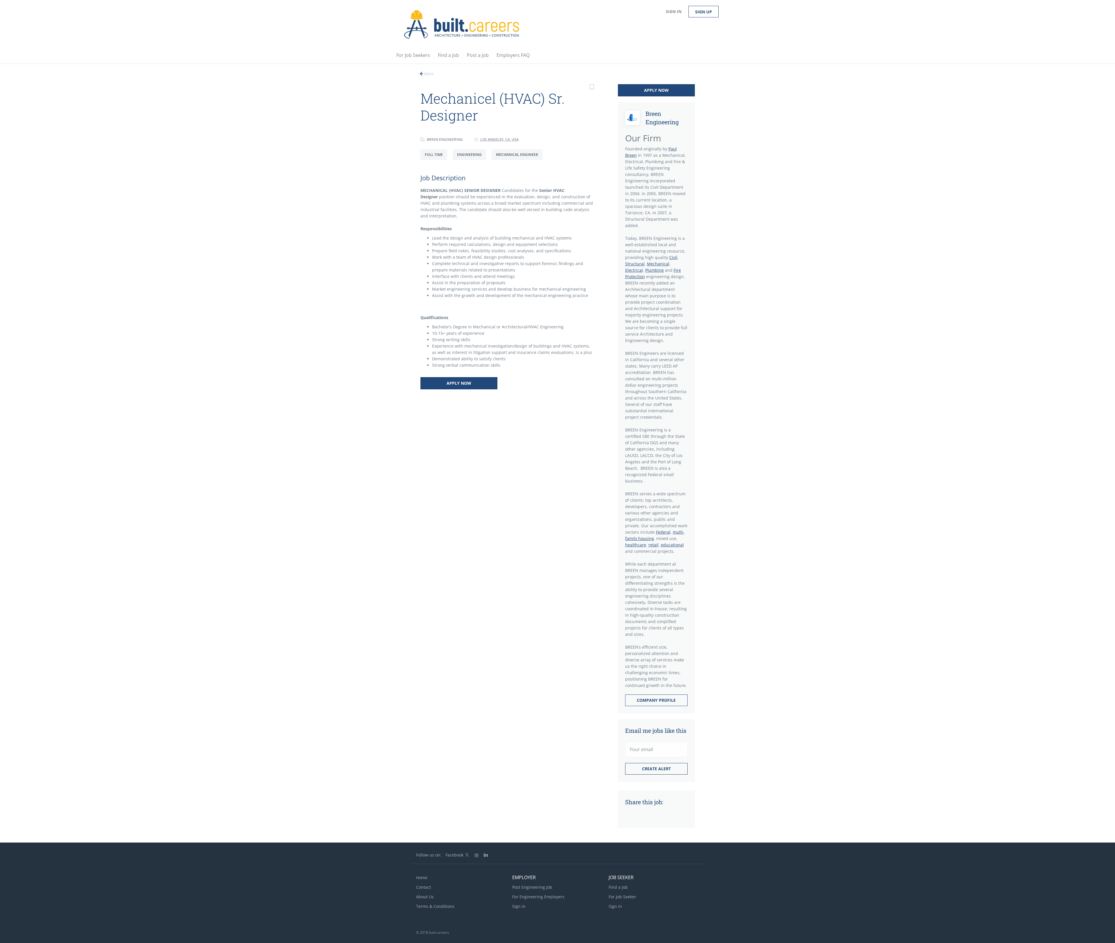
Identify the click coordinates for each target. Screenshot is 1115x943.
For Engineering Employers (538, 896)
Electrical (634, 270)
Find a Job (618, 887)
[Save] (592, 87)
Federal (663, 532)
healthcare (635, 545)
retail (653, 545)
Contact (423, 887)
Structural (635, 264)
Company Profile (656, 700)
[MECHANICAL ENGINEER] (519, 160)
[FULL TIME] (436, 160)
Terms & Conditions (435, 906)
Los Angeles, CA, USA (499, 139)
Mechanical (658, 264)
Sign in (673, 11)
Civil (673, 257)
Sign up (703, 12)
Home (421, 877)
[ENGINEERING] (472, 160)
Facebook (454, 855)
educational (672, 545)
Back (428, 73)
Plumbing (654, 270)
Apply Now (459, 383)
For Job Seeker (622, 896)
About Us (425, 896)
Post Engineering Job (532, 887)
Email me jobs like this (655, 730)
